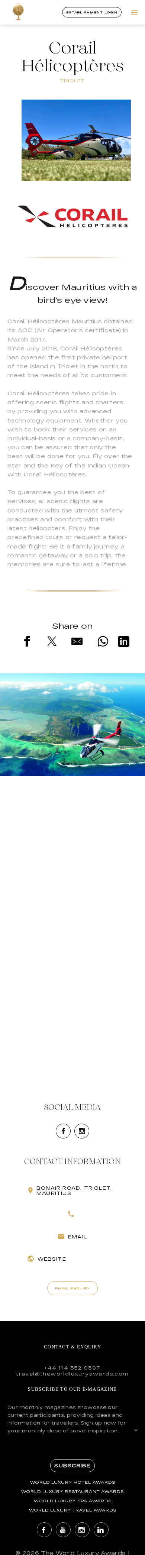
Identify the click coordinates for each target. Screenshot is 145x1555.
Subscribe (72, 1465)
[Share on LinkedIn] (123, 643)
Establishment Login (91, 12)
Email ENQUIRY (72, 1288)
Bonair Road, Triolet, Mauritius (74, 1190)
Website (52, 1258)
